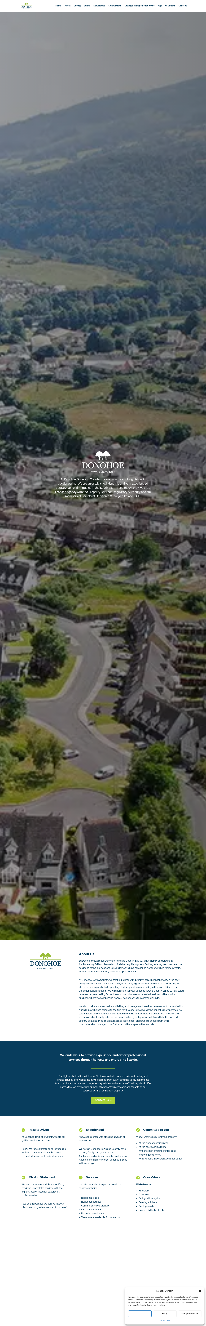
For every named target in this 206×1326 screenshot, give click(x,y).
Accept (140, 1314)
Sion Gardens (114, 6)
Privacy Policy (165, 1320)
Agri (160, 6)
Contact (183, 6)
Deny (164, 1314)
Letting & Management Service (140, 6)
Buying (77, 6)
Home (58, 6)
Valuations (170, 6)
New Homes (99, 6)
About (68, 6)
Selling (87, 6)
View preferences (189, 1314)
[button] (199, 1291)
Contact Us (102, 1100)
